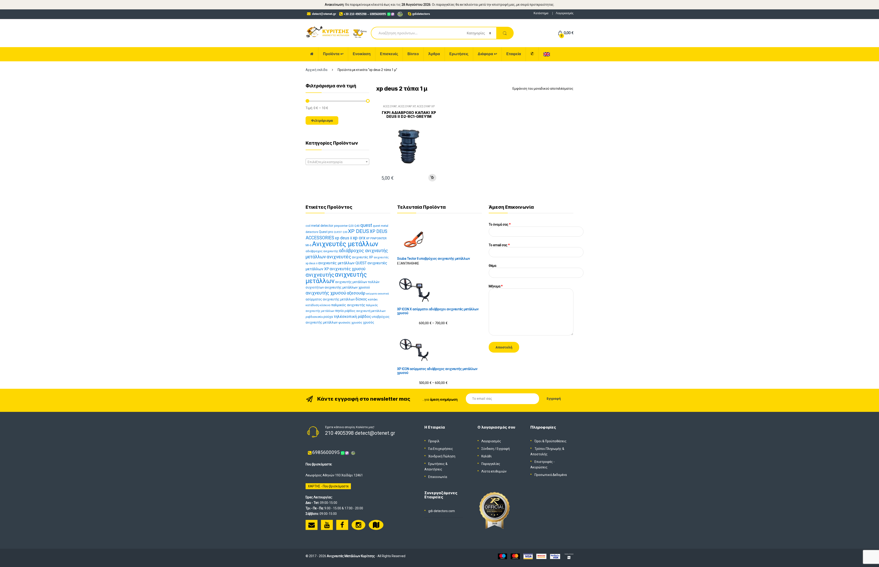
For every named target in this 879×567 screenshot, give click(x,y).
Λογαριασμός (564, 13)
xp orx (359, 237)
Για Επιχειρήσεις (440, 449)
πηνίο (339, 311)
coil (308, 225)
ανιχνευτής (320, 274)
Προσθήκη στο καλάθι (432, 177)
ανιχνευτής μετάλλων (336, 278)
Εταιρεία (513, 54)
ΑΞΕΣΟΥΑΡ (390, 106)
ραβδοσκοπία (314, 317)
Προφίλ (434, 441)
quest (366, 225)
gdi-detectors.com (441, 511)
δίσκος (361, 299)
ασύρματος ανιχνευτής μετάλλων (330, 299)
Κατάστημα (541, 13)
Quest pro (326, 232)
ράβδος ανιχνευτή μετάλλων (365, 311)
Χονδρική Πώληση (441, 456)
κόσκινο (325, 305)
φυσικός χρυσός (350, 322)
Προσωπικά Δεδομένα (550, 475)
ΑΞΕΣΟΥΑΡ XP (406, 106)
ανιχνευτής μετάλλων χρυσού (347, 287)
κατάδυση (312, 305)
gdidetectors (421, 14)
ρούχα (328, 317)
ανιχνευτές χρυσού (347, 269)
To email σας (499, 245)
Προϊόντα (333, 54)
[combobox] (337, 162)
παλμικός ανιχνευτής (348, 305)
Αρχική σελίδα (316, 70)
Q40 (357, 225)
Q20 (351, 225)
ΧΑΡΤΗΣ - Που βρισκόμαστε (328, 486)
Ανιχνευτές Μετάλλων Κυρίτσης (351, 556)
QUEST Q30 (340, 232)
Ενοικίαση (362, 54)
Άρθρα (434, 54)
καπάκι (373, 299)
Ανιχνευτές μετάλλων (345, 244)
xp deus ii (343, 238)
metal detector (322, 226)
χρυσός (368, 322)
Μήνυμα (496, 286)
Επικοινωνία (437, 477)
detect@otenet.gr (324, 14)
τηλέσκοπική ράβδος (352, 316)
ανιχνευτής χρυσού (326, 293)
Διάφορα (487, 54)
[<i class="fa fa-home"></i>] (312, 54)
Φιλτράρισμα (322, 120)
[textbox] (337, 162)
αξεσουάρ (356, 293)
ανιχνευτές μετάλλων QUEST (342, 263)
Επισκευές (389, 54)
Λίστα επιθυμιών (494, 471)
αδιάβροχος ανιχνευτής (322, 251)
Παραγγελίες (490, 464)
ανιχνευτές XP (362, 257)
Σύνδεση (487, 449)
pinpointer (341, 225)
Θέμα (492, 265)
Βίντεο (413, 54)
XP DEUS (358, 231)
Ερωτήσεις (458, 54)
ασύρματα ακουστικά (377, 293)
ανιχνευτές (339, 256)
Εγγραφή (503, 449)
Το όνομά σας (500, 224)
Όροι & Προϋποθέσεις (550, 441)
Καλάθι (486, 456)
